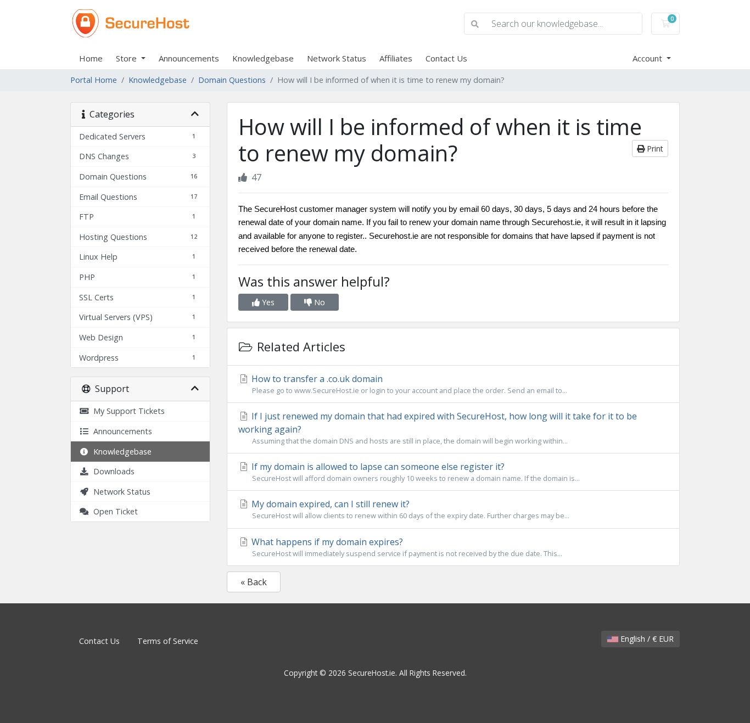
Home (91, 58)
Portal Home (93, 80)
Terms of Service (167, 641)
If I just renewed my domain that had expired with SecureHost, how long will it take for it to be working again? (437, 428)
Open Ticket (113, 511)
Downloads (112, 471)
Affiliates (395, 58)
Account (648, 58)
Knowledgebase (263, 58)
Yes (267, 302)
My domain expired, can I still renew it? (409, 509)
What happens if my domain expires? (405, 547)
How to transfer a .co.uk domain (408, 384)
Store (127, 58)
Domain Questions (232, 80)
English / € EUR (646, 639)
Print (654, 148)
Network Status (336, 58)
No (318, 302)
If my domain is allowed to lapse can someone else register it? (414, 472)
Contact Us (446, 58)
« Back (253, 582)
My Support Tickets (127, 411)
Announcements (189, 58)
